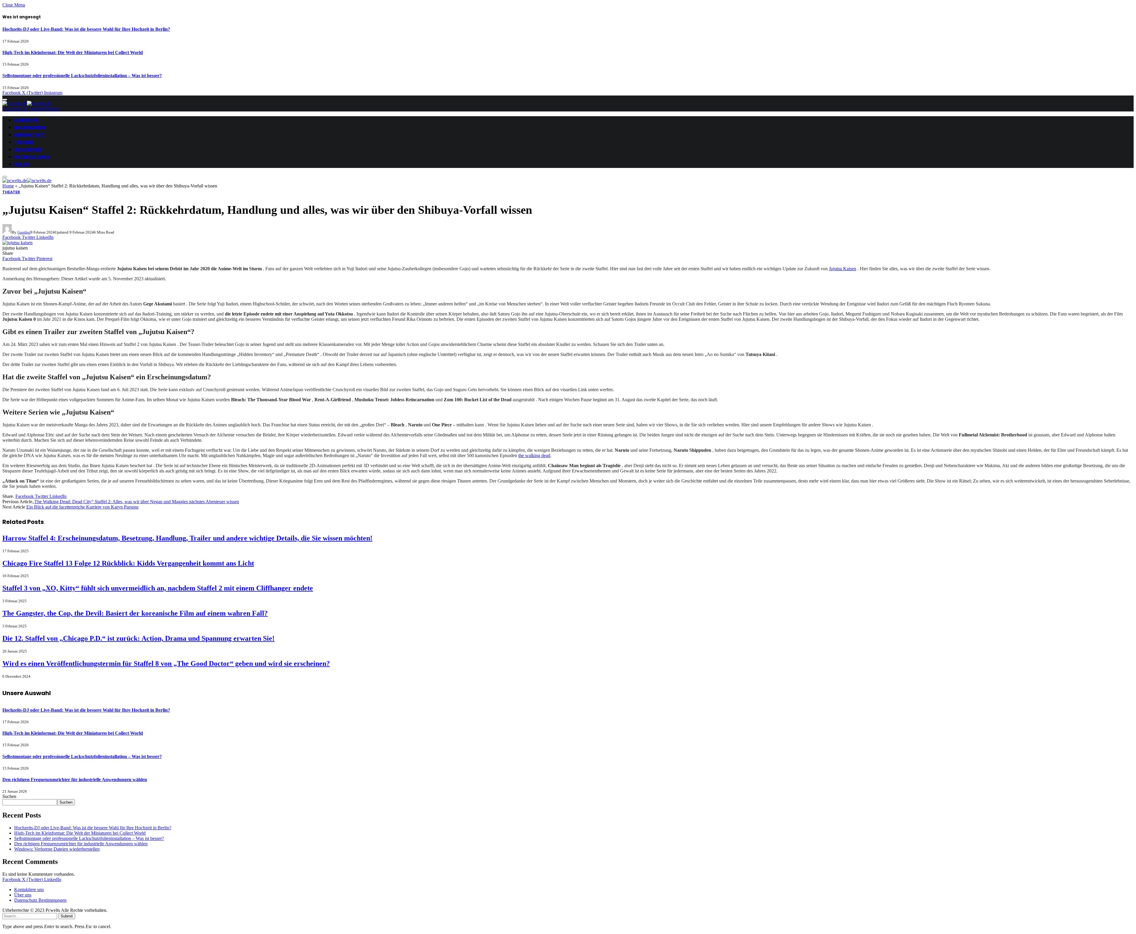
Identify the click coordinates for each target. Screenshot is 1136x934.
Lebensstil (26, 120)
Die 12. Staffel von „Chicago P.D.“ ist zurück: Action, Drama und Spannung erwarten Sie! (138, 638)
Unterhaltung (32, 157)
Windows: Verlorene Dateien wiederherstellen (57, 849)
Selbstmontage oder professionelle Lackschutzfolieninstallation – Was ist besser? (82, 75)
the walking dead (534, 455)
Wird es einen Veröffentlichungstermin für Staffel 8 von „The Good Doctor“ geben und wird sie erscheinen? (166, 663)
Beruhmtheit (29, 135)
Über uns (22, 894)
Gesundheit (28, 150)
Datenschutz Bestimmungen (40, 900)
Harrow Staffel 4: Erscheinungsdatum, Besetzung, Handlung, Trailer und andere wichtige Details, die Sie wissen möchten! (187, 538)
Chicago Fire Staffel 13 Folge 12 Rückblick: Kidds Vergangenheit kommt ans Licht (128, 563)
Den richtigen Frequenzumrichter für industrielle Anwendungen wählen (74, 779)
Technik (23, 142)
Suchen (9, 796)
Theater (11, 192)
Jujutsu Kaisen (842, 268)
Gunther (23, 232)
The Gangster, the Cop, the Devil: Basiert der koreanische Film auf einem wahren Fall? (135, 613)
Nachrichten (30, 127)
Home (8, 185)
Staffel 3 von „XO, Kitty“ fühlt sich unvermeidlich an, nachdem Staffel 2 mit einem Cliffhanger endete (157, 588)
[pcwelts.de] (26, 103)
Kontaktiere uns (29, 889)
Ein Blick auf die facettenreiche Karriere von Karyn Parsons (82, 506)
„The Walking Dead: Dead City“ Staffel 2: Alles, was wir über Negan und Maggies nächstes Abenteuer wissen (135, 501)
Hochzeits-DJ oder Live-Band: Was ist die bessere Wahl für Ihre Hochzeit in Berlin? (86, 29)
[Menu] (4, 100)
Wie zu (21, 164)
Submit (67, 916)
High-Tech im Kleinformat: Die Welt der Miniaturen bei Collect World (72, 52)
